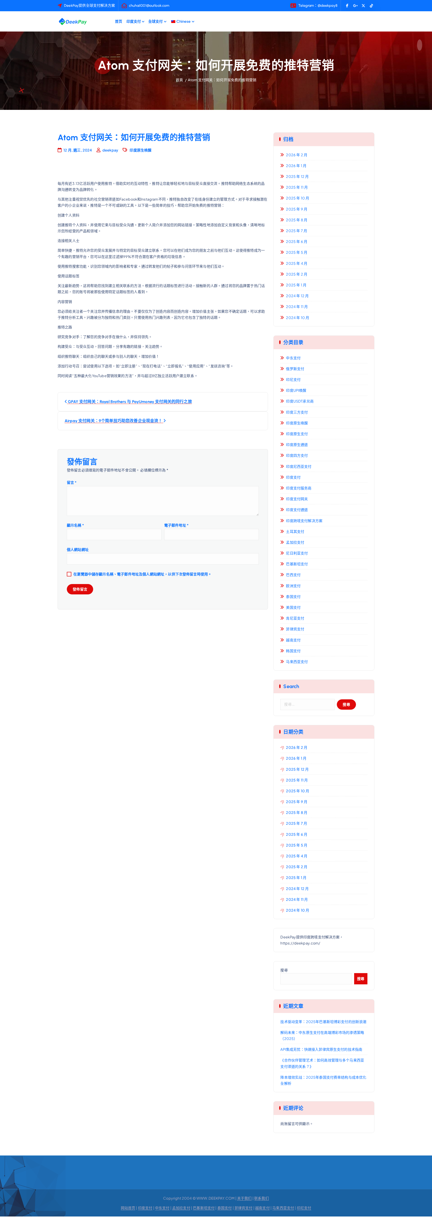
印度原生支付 (297, 433)
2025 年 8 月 (296, 219)
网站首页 (128, 1207)
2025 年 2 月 (296, 274)
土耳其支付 (295, 531)
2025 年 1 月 (296, 285)
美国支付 (293, 607)
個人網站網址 (78, 549)
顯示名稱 (75, 525)
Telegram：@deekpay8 (318, 5)
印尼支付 (293, 379)
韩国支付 (293, 650)
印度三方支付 (297, 412)
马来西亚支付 (297, 661)
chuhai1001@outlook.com (149, 5)
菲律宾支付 (295, 629)
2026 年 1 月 (296, 165)
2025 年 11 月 (297, 187)
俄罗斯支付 (295, 368)
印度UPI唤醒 (296, 390)
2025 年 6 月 (296, 241)
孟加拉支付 (295, 542)
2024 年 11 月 (297, 306)
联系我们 (261, 1198)
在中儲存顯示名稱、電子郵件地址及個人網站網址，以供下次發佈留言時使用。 (142, 574)
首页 (118, 21)
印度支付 (133, 21)
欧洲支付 (293, 585)
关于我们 (244, 1198)
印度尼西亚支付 (298, 466)
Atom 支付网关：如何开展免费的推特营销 (222, 79)
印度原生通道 (297, 444)
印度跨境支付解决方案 (304, 520)
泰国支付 (293, 596)
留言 (72, 482)
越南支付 (293, 640)
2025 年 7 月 (296, 230)
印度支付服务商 (298, 488)
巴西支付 (293, 574)
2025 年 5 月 (296, 252)
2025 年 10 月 (297, 198)
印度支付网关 (297, 498)
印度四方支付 (297, 455)
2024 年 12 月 (297, 295)
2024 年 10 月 (297, 317)
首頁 (179, 79)
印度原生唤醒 (140, 150)
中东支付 (293, 358)
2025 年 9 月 (296, 209)
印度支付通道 (297, 509)
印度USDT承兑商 (299, 401)
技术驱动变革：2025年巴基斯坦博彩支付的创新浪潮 (323, 1021)
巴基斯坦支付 (297, 564)
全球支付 (155, 21)
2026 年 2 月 (296, 154)
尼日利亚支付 (297, 553)
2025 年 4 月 (296, 263)
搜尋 (284, 970)
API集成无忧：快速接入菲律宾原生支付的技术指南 (321, 1049)
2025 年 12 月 (297, 176)
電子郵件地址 (176, 525)
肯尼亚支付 (295, 618)
